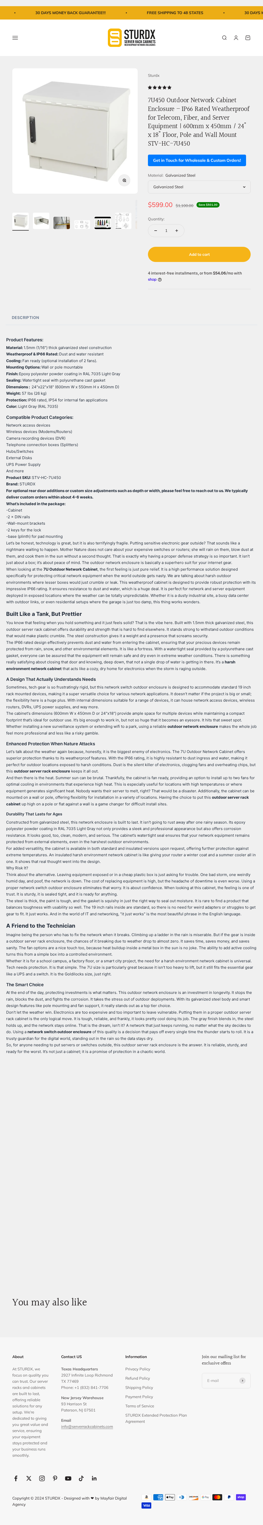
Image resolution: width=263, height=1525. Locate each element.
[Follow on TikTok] (81, 1478)
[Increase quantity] (176, 230)
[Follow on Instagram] (42, 1478)
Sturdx (153, 75)
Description (25, 317)
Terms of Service (139, 1406)
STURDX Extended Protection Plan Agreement (156, 1418)
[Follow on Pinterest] (55, 1478)
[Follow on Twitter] (28, 1478)
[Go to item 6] (123, 222)
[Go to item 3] (61, 224)
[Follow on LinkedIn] (94, 1478)
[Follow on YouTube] (68, 1478)
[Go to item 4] (82, 225)
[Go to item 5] (103, 224)
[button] (160, 87)
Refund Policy (137, 1378)
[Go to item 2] (41, 222)
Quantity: (156, 218)
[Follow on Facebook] (15, 1478)
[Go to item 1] (20, 222)
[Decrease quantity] (155, 230)
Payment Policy (139, 1396)
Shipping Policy (139, 1387)
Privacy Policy (137, 1369)
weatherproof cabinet (147, 582)
